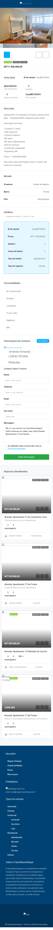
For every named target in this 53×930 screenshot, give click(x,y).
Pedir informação (26, 457)
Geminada (11, 806)
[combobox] (26, 416)
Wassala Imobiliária (15, 536)
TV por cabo (11, 313)
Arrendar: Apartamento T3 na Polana (21, 584)
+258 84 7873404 (18, 356)
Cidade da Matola (14, 766)
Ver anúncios (43, 341)
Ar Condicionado (13, 291)
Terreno (14, 851)
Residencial (12, 833)
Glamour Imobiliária (15, 734)
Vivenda (10, 811)
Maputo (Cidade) (14, 761)
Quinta (14, 846)
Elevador (10, 298)
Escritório (15, 824)
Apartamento (16, 837)
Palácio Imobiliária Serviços (18, 667)
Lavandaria (11, 306)
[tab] (7, 55)
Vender (15, 62)
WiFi (8, 327)
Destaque (23, 62)
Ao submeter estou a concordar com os (24, 447)
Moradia (15, 842)
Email (6, 399)
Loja (13, 829)
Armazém (15, 820)
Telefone (8, 387)
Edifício (10, 855)
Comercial (11, 815)
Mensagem (9, 423)
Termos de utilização (17, 449)
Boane (10, 770)
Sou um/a (8, 411)
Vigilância (10, 320)
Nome (6, 375)
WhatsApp (14, 362)
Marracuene (12, 774)
